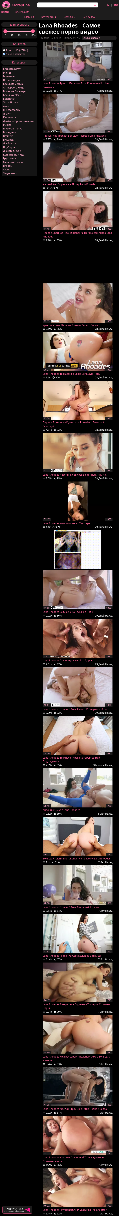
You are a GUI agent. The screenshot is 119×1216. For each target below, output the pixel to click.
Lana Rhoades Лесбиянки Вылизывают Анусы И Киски (75, 474)
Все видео (89, 17)
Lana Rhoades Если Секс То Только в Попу (68, 612)
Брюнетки (9, 98)
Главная (29, 17)
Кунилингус (10, 117)
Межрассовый (11, 110)
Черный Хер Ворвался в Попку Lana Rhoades (70, 184)
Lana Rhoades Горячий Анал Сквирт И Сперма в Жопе (75, 709)
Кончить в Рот (12, 69)
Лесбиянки (9, 143)
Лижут (7, 113)
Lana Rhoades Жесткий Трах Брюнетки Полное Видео (75, 1109)
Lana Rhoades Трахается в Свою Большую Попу (71, 373)
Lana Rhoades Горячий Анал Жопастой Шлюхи (71, 907)
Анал (6, 106)
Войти (5, 12)
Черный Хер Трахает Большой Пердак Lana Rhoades (74, 135)
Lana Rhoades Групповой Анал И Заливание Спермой (75, 1209)
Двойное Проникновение (18, 121)
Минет (7, 72)
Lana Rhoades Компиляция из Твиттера (66, 523)
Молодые (9, 76)
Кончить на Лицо (13, 154)
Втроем (7, 165)
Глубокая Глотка (12, 128)
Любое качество (16, 54)
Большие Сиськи (13, 84)
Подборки (9, 147)
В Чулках (8, 139)
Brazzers (8, 136)
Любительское (12, 151)
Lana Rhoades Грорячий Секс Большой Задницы (72, 955)
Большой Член (12, 95)
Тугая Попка (10, 102)
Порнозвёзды (11, 80)
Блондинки (9, 132)
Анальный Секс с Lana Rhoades (61, 810)
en (107, 5)
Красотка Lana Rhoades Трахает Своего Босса (70, 325)
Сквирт (7, 169)
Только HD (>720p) (17, 50)
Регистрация (21, 12)
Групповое (9, 158)
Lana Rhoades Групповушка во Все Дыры (67, 660)
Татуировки (10, 173)
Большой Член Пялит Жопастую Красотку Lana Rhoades (76, 858)
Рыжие (7, 125)
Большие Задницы (14, 91)
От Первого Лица (13, 87)
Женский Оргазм (13, 162)
